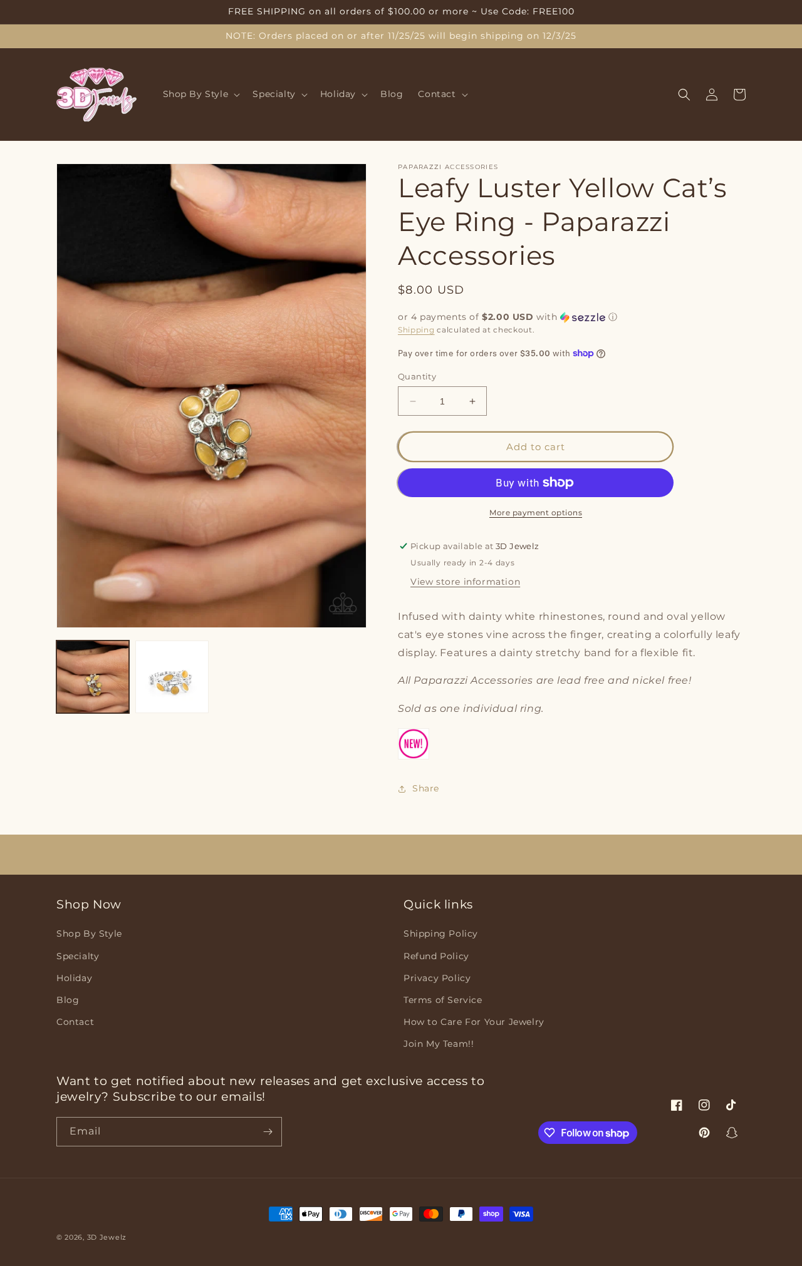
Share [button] (425, 788)
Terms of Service (443, 1000)
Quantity (417, 376)
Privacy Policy (437, 978)
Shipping (416, 329)
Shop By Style (89, 933)
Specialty (77, 956)
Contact (75, 1021)
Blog (67, 1000)
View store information (465, 581)
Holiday (74, 978)
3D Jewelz (107, 1237)
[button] (200, 94)
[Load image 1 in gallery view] (92, 677)
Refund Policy (436, 956)
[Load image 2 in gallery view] (171, 677)
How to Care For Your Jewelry (474, 1021)
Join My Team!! (439, 1043)
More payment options (535, 512)
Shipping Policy (441, 933)
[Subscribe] (267, 1131)
